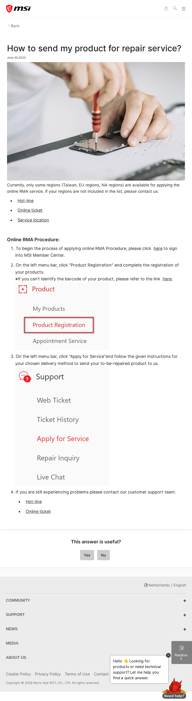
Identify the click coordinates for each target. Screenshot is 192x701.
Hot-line (25, 200)
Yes (87, 555)
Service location (33, 220)
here (158, 248)
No (103, 555)
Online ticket (30, 210)
